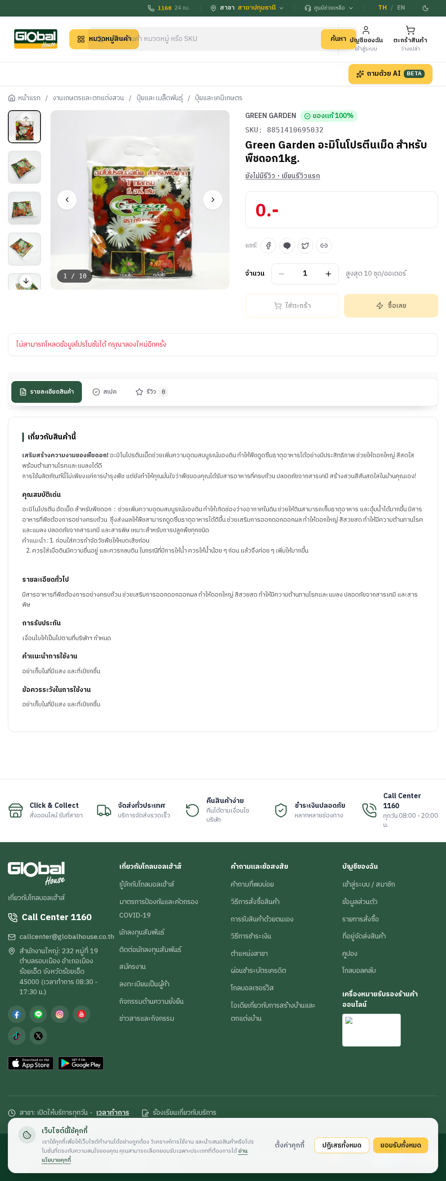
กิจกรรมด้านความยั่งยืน (151, 1001)
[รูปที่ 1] (24, 126)
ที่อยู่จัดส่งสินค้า (364, 936)
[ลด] (281, 273)
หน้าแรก (29, 98)
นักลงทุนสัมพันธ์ (141, 932)
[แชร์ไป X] (305, 245)
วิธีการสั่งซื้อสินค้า (255, 902)
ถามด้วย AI (394, 73)
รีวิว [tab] (156, 392)
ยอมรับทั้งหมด (400, 1145)
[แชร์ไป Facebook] (268, 245)
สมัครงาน (132, 966)
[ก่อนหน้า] (67, 199)
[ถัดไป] (213, 199)
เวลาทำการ (112, 1113)
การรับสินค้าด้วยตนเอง (262, 919)
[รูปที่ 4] (24, 249)
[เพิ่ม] (328, 273)
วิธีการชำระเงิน (251, 936)
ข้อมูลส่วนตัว (360, 902)
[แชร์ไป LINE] (287, 245)
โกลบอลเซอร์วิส (252, 988)
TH (382, 8)
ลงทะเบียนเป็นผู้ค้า (144, 984)
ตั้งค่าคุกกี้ (289, 1145)
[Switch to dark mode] (425, 8)
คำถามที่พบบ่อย (252, 884)
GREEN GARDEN (270, 116)
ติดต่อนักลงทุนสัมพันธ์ (150, 949)
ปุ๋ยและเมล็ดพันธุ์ (160, 98)
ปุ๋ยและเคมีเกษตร (219, 98)
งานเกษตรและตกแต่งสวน (88, 98)
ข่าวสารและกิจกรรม (146, 1018)
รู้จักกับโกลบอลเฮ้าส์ (146, 884)
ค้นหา (338, 38)
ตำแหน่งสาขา (249, 953)
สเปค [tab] (110, 392)
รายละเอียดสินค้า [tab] (52, 392)
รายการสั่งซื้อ (360, 919)
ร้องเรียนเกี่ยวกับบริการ (184, 1113)
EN (401, 8)
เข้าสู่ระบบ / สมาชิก (368, 884)
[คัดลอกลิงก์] (324, 245)
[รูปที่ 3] (24, 208)
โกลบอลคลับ (359, 970)
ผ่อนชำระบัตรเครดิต (258, 970)
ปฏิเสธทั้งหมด (342, 1145)
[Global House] (35, 39)
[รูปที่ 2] (24, 167)
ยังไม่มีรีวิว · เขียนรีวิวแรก (282, 176)
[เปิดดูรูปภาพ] (140, 200)
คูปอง (350, 953)
